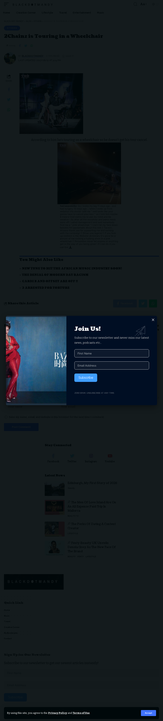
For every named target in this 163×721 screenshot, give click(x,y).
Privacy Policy (57, 712)
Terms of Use (81, 712)
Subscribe (86, 378)
